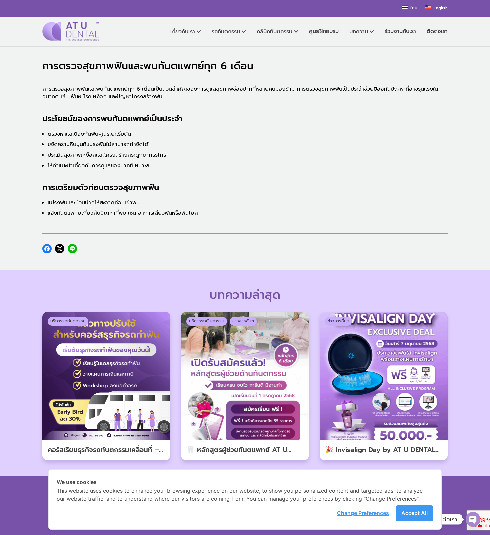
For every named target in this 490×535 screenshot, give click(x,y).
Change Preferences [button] (363, 513)
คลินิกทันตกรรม (274, 32)
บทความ (358, 32)
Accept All (414, 513)
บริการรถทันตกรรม (68, 321)
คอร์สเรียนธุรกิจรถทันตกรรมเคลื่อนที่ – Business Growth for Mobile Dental (104, 455)
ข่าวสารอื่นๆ (243, 321)
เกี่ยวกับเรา (182, 32)
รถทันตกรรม (226, 32)
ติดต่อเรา (437, 31)
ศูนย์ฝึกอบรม (324, 31)
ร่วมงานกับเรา (400, 31)
